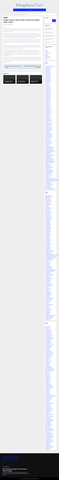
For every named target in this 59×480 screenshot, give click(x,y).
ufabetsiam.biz (47, 225)
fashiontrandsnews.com (49, 251)
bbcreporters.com (48, 252)
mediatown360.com (48, 432)
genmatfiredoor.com (48, 146)
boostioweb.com (48, 68)
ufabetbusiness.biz (48, 227)
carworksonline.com (48, 346)
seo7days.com (47, 393)
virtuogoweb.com (48, 214)
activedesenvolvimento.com (49, 155)
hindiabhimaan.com (48, 442)
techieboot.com (47, 203)
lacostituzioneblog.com (49, 304)
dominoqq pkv (47, 57)
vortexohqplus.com (48, 109)
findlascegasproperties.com (49, 147)
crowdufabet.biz (48, 247)
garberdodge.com (48, 340)
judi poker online (48, 52)
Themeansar (36, 478)
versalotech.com (48, 113)
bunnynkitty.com (48, 399)
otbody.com (47, 372)
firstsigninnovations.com (49, 338)
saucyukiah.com (48, 326)
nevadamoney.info (48, 411)
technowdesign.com (48, 268)
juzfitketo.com (47, 313)
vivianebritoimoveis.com (49, 356)
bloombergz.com (48, 366)
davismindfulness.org (48, 184)
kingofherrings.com (48, 388)
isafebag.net (47, 364)
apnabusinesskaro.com (49, 447)
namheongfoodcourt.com (49, 420)
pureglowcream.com (48, 394)
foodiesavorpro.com (48, 125)
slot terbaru (6, 456)
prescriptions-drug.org (49, 352)
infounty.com (47, 277)
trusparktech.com (48, 94)
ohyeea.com (47, 305)
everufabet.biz (47, 246)
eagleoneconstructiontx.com (50, 151)
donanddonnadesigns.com (49, 150)
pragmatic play (14, 458)
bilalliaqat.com (47, 168)
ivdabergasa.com (48, 272)
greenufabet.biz (48, 229)
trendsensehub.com (48, 136)
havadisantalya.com (48, 200)
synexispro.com (47, 176)
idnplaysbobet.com (48, 157)
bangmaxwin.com (48, 404)
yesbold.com (47, 206)
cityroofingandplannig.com (49, 271)
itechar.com (47, 205)
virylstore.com (47, 348)
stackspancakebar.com (49, 419)
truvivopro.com (47, 82)
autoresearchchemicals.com (49, 446)
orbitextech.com (48, 141)
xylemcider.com (47, 310)
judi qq (46, 50)
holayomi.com (47, 177)
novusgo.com (47, 131)
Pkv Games (5, 17)
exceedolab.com (48, 115)
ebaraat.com (47, 209)
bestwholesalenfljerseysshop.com (50, 257)
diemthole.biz (47, 382)
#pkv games (11, 24)
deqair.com (47, 287)
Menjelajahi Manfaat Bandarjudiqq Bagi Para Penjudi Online (8, 82)
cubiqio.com (47, 121)
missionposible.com (48, 435)
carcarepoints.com (48, 283)
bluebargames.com (48, 336)
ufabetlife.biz (47, 232)
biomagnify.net (47, 319)
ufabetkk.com (47, 383)
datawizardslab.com (48, 120)
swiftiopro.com (47, 110)
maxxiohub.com (47, 87)
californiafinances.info (49, 409)
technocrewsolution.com (49, 353)
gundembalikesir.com (48, 204)
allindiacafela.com (48, 427)
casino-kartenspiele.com (49, 368)
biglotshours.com (48, 215)
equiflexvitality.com (48, 152)
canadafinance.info (48, 410)
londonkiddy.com (48, 182)
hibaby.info (47, 163)
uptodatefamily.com (48, 300)
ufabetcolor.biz (47, 230)
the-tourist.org (47, 362)
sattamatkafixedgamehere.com (50, 161)
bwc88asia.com (47, 279)
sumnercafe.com (48, 295)
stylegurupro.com (48, 119)
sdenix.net (47, 359)
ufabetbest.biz (47, 237)
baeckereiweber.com (48, 195)
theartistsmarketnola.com (49, 416)
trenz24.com (47, 374)
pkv (3, 456)
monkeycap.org (47, 358)
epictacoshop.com (48, 406)
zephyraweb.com (48, 88)
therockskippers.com (48, 425)
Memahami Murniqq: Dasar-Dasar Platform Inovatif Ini (22, 82)
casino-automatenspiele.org (49, 369)
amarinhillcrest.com (48, 361)
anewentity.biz (47, 390)
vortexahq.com (47, 84)
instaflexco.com (47, 105)
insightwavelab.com (48, 129)
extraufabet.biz (47, 231)
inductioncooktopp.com (49, 171)
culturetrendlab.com (48, 135)
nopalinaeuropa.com (48, 318)
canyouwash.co (47, 199)
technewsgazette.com (49, 385)
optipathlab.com (48, 71)
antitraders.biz (47, 262)
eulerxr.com (47, 139)
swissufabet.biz (47, 226)
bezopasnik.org (47, 400)
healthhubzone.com (48, 208)
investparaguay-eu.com (49, 278)
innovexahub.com (48, 78)
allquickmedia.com (48, 384)
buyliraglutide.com (48, 216)
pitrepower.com (47, 431)
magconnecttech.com (48, 142)
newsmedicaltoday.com (49, 172)
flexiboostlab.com (48, 108)
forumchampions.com (48, 335)
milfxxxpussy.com (48, 299)
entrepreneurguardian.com (49, 162)
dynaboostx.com (48, 104)
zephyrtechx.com (48, 99)
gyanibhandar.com (48, 219)
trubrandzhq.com (48, 95)
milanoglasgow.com (48, 421)
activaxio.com (47, 116)
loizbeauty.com (47, 377)
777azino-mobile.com (48, 266)
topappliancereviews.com (49, 440)
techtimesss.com (48, 347)
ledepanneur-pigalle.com (49, 414)
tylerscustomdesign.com (49, 345)
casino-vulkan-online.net (49, 430)
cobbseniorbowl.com (48, 267)
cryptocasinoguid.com (49, 253)
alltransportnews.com (48, 250)
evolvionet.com (47, 73)
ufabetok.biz (47, 245)
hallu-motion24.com (48, 424)
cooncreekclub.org (48, 331)
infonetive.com (47, 405)
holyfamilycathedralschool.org (50, 181)
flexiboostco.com (48, 67)
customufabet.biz (48, 240)
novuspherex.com (48, 92)
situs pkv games (47, 56)
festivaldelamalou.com (49, 337)
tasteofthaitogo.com (48, 398)
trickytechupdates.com (49, 441)
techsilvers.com (47, 288)
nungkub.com (47, 308)
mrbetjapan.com (48, 389)
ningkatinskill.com (48, 289)
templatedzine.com (48, 292)
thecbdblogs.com (48, 445)
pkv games (6, 458)
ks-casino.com (47, 282)
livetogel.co (47, 145)
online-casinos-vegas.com (49, 436)
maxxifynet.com (48, 77)
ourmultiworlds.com (48, 330)
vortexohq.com (47, 126)
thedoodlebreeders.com (49, 284)
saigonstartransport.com (49, 403)
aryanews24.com (48, 263)
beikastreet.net (47, 327)
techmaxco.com (47, 114)
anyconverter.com (48, 378)
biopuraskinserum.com (49, 408)
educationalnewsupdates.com (50, 66)
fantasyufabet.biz (48, 224)
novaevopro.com (48, 93)
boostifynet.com (48, 97)
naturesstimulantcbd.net (49, 316)
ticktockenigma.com (48, 137)
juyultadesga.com (48, 273)
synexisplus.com (48, 74)
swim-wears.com (48, 341)
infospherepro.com (48, 124)
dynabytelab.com (48, 72)
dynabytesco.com (48, 118)
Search (46, 17)
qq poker (46, 55)
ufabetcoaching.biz (48, 183)
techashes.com (47, 198)
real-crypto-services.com (49, 274)
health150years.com (48, 351)
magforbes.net (47, 357)
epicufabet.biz (47, 242)
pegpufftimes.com (48, 332)
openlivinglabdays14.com (49, 258)
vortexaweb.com (48, 89)
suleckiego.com (47, 448)
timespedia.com (47, 379)
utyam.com (47, 303)
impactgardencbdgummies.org (50, 315)
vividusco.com (47, 83)
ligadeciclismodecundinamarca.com (51, 178)
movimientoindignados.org (49, 298)
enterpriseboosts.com (48, 367)
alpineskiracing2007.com (49, 429)
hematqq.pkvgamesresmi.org (7, 461)
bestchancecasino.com (49, 167)
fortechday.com (47, 187)
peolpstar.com (47, 343)
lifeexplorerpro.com (48, 130)
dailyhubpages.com (48, 156)
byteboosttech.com (48, 211)
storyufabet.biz (47, 241)
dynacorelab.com (48, 79)
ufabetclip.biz (47, 221)
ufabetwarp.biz (47, 220)
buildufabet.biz (47, 248)
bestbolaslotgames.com (49, 160)
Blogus (32, 478)
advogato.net (47, 363)
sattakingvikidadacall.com (49, 158)
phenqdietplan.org (48, 294)
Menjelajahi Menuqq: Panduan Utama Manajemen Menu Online (35, 82)
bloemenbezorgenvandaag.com (50, 395)
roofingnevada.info (48, 173)
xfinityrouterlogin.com (49, 437)
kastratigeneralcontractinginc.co (50, 256)
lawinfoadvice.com (48, 293)
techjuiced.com (47, 210)
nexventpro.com (48, 98)
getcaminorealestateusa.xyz (50, 188)
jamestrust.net (47, 373)
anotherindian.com (48, 309)
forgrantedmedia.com (48, 342)
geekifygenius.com (48, 140)
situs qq (46, 51)
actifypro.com (47, 103)
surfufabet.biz (47, 236)
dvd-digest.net (47, 415)
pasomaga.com (47, 314)
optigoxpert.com (48, 100)
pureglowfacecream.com (49, 387)
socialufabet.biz (47, 235)
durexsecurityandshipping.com (50, 269)
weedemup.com (47, 166)
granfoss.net (47, 426)
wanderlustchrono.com (49, 134)
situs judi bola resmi (12, 456)
